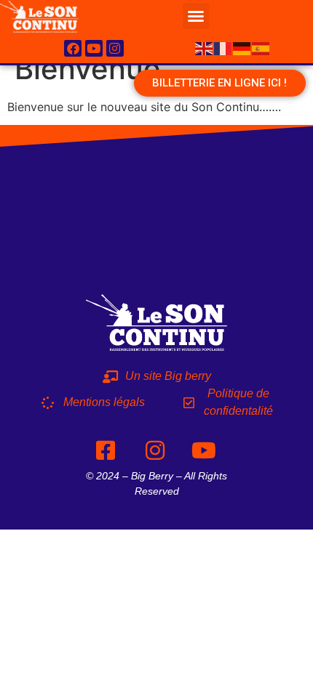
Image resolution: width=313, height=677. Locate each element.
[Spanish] (261, 47)
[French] (223, 47)
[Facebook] (73, 48)
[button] (196, 16)
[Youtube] (94, 48)
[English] (204, 47)
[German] (242, 47)
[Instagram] (115, 48)
